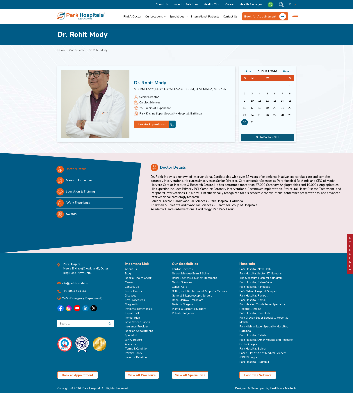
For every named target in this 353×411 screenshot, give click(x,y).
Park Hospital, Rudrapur (254, 362)
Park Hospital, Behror (252, 348)
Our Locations (154, 17)
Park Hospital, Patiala (253, 335)
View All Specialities (190, 375)
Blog (128, 273)
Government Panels (137, 322)
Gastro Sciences (182, 282)
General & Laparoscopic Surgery (192, 295)
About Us (161, 4)
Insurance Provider (136, 326)
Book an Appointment (139, 331)
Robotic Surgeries (183, 313)
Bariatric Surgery (182, 304)
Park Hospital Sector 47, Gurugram (261, 273)
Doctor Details (76, 169)
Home (61, 50)
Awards (71, 214)
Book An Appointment (260, 17)
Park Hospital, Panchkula (254, 313)
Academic (131, 344)
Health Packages (251, 4)
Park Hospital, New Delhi (255, 269)
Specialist (131, 335)
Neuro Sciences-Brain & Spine (190, 273)
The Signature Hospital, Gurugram (261, 278)
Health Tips (212, 4)
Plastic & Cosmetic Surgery (189, 309)
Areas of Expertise (79, 180)
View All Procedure (142, 375)
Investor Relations (186, 4)
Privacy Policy (133, 353)
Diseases (130, 295)
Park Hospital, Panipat (253, 295)
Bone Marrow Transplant (188, 300)
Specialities (177, 17)
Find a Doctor (133, 291)
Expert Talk (132, 313)
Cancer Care (179, 287)
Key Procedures (135, 300)
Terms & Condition (136, 348)
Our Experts (76, 50)
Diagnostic (131, 304)
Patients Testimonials (139, 309)
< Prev (247, 71)
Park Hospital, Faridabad (254, 287)
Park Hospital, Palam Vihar (256, 282)
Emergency (350, 254)
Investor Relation (136, 357)
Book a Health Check (138, 278)
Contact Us (230, 17)
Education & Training (80, 191)
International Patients (205, 17)
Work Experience (78, 203)
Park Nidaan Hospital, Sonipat (258, 291)
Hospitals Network (258, 375)
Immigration (132, 318)
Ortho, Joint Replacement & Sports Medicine (200, 291)
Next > (287, 71)
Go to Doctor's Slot (267, 137)
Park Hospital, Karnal (252, 300)
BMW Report (133, 340)
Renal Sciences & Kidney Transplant (194, 278)
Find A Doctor (132, 17)
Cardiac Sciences (182, 269)
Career (229, 4)
